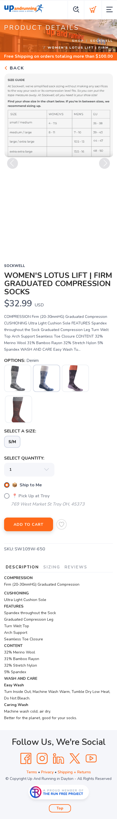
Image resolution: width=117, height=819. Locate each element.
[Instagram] (42, 758)
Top (60, 808)
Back (16, 68)
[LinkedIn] (58, 758)
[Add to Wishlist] (61, 524)
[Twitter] (75, 758)
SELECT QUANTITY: (24, 458)
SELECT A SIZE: (20, 431)
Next (104, 163)
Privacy (47, 772)
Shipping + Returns (74, 772)
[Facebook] (26, 758)
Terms (31, 772)
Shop (78, 41)
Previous (12, 163)
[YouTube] (91, 758)
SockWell (101, 41)
